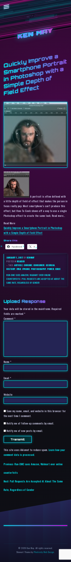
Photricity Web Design (44, 552)
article (18, 265)
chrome (28, 265)
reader (21, 261)
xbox (57, 269)
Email (7, 378)
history (10, 269)
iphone (26, 269)
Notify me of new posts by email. (25, 431)
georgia (50, 265)
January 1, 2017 (15, 257)
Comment (10, 318)
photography (38, 269)
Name (7, 362)
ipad (19, 269)
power (50, 269)
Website (8, 394)
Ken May (35, 33)
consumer (39, 265)
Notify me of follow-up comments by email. (30, 423)
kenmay (30, 257)
